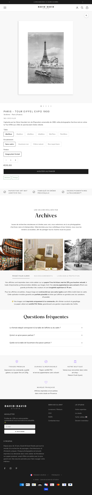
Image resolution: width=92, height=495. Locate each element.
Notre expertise (80, 409)
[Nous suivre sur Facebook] (5, 468)
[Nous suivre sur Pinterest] (16, 468)
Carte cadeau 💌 (81, 417)
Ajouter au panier (46, 171)
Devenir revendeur (81, 421)
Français (56, 475)
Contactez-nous (54, 421)
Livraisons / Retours (55, 409)
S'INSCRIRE (20, 431)
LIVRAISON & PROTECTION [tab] (68, 276)
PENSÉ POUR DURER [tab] (21, 276)
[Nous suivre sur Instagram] (10, 468)
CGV (50, 413)
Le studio (78, 413)
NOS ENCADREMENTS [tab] (43, 276)
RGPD (50, 417)
